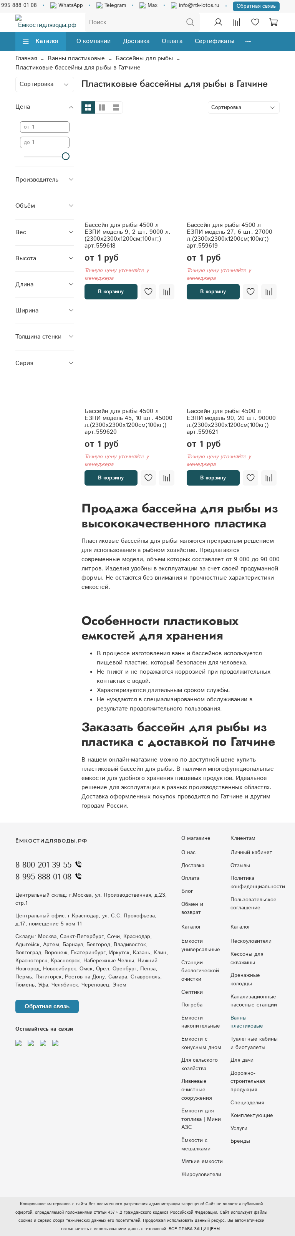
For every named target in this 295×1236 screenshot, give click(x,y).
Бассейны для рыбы (144, 58)
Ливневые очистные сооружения (196, 1089)
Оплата (172, 41)
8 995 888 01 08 (43, 877)
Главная (26, 58)
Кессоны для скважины (246, 958)
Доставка (136, 41)
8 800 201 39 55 (43, 865)
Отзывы (240, 865)
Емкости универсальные (200, 945)
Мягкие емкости (202, 1161)
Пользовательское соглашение (253, 904)
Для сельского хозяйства (199, 1064)
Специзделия (247, 1103)
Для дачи (242, 1060)
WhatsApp (69, 5)
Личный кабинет (251, 852)
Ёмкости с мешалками (195, 1145)
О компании (93, 41)
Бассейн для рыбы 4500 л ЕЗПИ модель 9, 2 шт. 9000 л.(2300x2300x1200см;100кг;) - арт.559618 (128, 235)
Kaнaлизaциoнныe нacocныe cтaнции (253, 1001)
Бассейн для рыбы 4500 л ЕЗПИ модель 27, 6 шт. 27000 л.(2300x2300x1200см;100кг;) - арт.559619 (229, 235)
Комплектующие (251, 1115)
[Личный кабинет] (218, 22)
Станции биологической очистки (200, 971)
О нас (188, 852)
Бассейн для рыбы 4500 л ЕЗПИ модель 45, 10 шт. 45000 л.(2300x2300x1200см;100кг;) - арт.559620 (128, 421)
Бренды (240, 1141)
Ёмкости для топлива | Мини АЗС (201, 1119)
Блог (187, 891)
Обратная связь (256, 6)
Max (151, 5)
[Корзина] (273, 22)
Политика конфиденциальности (257, 882)
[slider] (65, 156)
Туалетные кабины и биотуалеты (254, 1043)
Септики (192, 992)
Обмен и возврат (192, 909)
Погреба (191, 1005)
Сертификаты (214, 41)
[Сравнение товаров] (236, 22)
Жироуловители (201, 1174)
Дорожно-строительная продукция (247, 1081)
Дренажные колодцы (245, 980)
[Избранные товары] (255, 22)
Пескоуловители (251, 941)
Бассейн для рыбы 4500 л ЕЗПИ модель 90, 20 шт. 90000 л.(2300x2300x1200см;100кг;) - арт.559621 (231, 421)
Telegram (114, 5)
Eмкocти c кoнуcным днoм (201, 1043)
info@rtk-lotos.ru (198, 5)
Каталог (47, 41)
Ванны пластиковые (76, 58)
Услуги (238, 1128)
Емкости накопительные (200, 1022)
